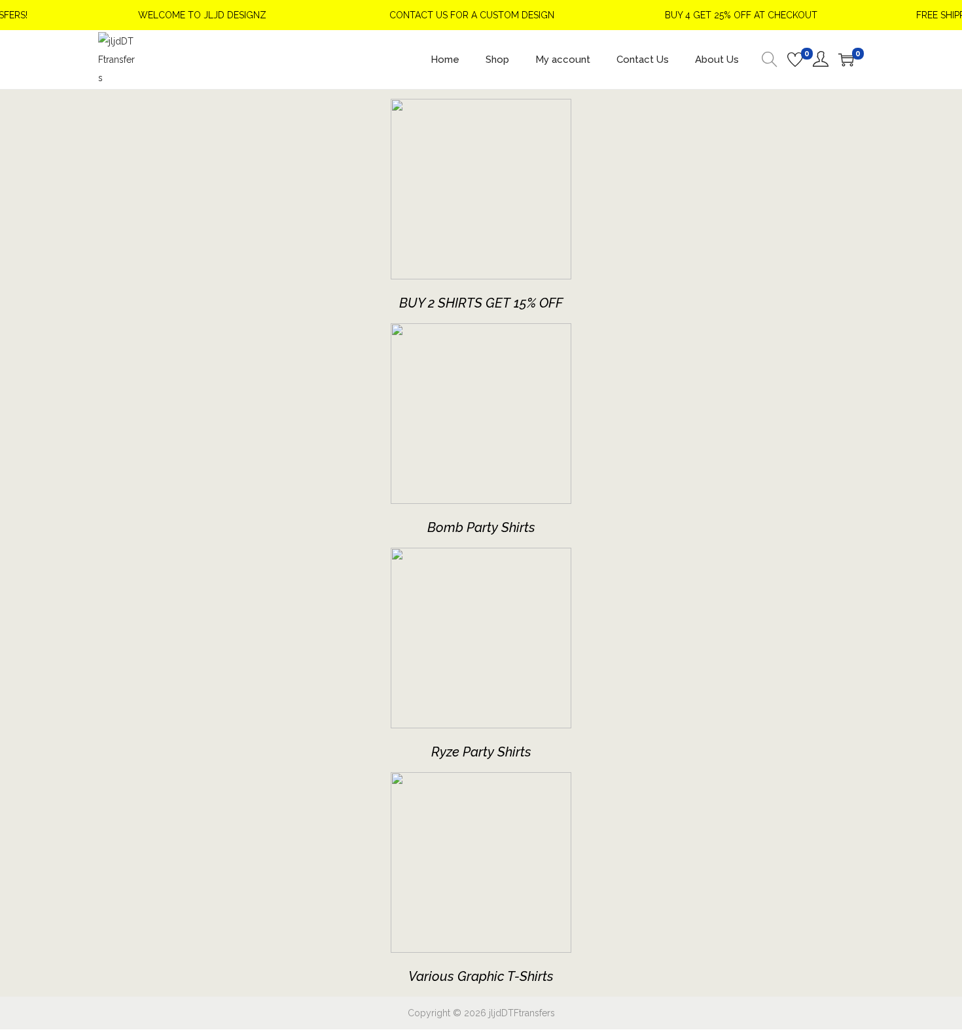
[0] (795, 59)
